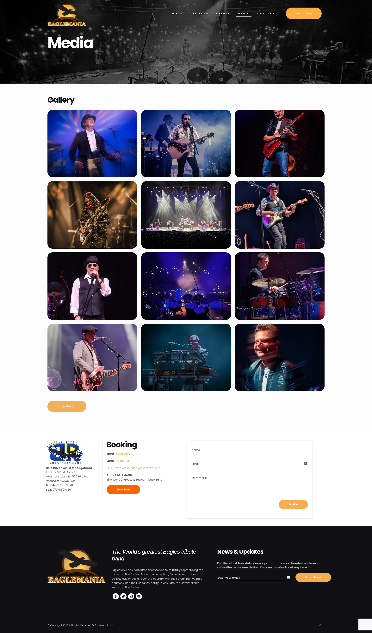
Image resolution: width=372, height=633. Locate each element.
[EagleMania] (66, 14)
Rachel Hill (122, 461)
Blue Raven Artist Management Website (133, 468)
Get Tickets (303, 13)
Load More (67, 406)
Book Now (123, 489)
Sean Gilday (124, 454)
